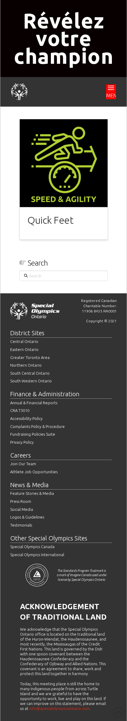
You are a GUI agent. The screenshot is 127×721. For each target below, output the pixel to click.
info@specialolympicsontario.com (59, 708)
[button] (111, 91)
